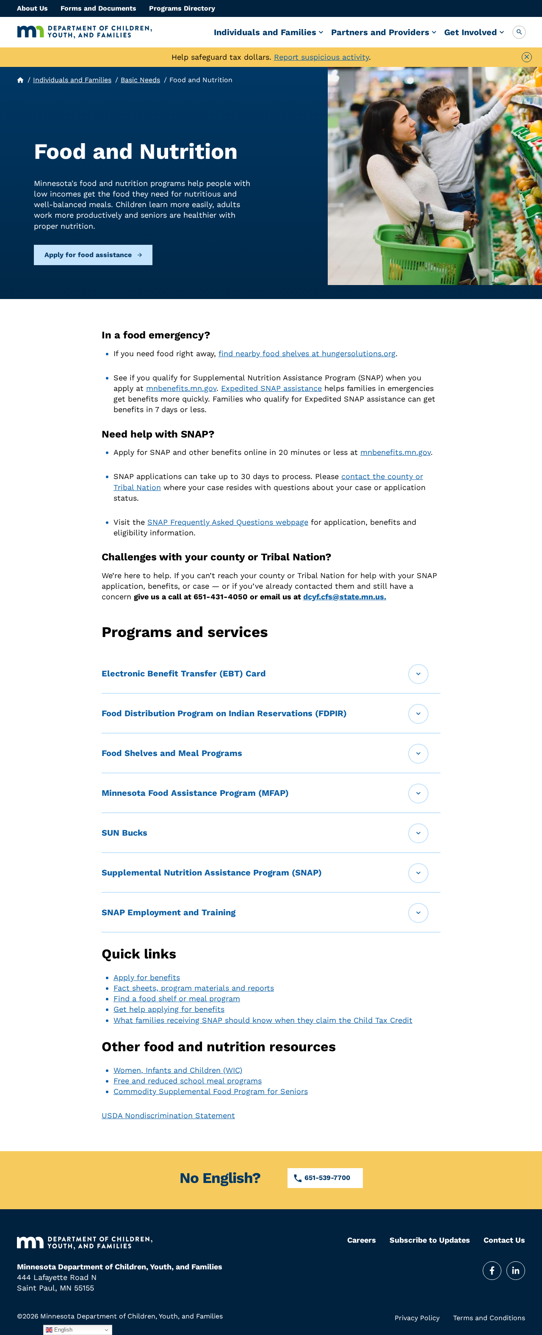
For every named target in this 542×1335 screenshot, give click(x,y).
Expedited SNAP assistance (271, 388)
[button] (519, 32)
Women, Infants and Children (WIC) (177, 1070)
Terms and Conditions (489, 1318)
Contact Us (504, 1240)
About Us (32, 8)
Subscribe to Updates (430, 1240)
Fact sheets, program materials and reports (193, 987)
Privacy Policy (417, 1318)
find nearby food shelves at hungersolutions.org (306, 353)
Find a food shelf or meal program (176, 998)
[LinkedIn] (515, 1270)
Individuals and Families (265, 32)
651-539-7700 (327, 1178)
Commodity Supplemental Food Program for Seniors (210, 1091)
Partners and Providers (380, 32)
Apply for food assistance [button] (88, 255)
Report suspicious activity (321, 57)
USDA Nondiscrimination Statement (168, 1115)
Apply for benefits (146, 977)
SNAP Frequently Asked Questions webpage (227, 522)
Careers (361, 1240)
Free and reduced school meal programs (187, 1080)
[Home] (84, 32)
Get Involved (470, 32)
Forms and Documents (98, 8)
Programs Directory (182, 8)
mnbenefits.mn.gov (181, 388)
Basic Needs (140, 80)
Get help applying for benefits (168, 1009)
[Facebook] (492, 1270)
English (62, 1330)
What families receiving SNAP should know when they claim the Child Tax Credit (262, 1020)
